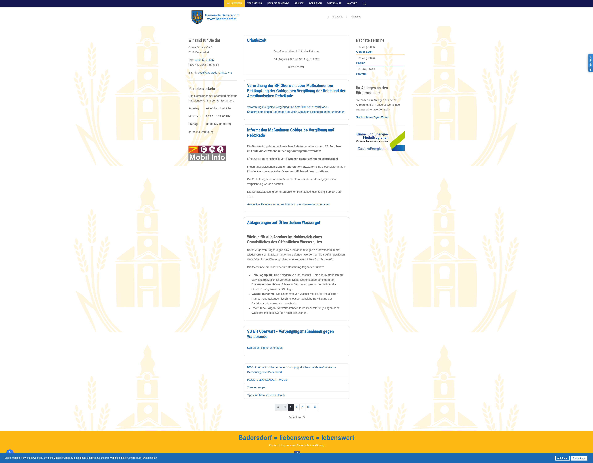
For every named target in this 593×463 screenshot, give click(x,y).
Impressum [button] (135, 458)
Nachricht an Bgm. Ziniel (372, 117)
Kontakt (274, 445)
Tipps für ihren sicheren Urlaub (266, 395)
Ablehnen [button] (562, 458)
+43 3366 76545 (203, 59)
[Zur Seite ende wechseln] (315, 407)
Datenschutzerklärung (310, 445)
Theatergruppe (256, 387)
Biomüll (361, 74)
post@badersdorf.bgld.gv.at (215, 72)
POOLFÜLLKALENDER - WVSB (267, 379)
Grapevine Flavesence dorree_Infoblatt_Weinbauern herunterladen (288, 204)
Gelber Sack (364, 51)
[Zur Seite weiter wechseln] (308, 407)
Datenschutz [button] (150, 458)
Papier (360, 62)
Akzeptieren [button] (579, 458)
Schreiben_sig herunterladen (265, 347)
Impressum (288, 445)
